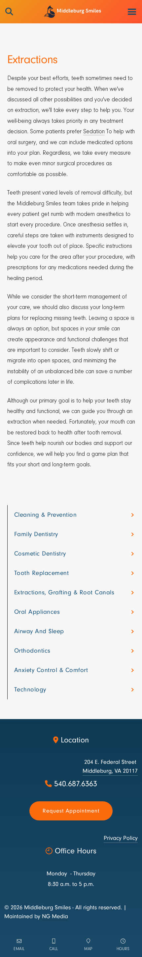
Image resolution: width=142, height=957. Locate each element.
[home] (71, 11)
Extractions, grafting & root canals (64, 592)
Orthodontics (32, 650)
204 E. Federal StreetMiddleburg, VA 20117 (110, 766)
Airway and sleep (39, 631)
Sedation (94, 132)
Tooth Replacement (41, 573)
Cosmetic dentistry (40, 553)
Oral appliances (37, 611)
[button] (132, 11)
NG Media (55, 916)
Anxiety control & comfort (51, 670)
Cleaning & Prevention (45, 514)
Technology (30, 689)
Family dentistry (36, 534)
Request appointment (71, 811)
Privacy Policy (121, 838)
